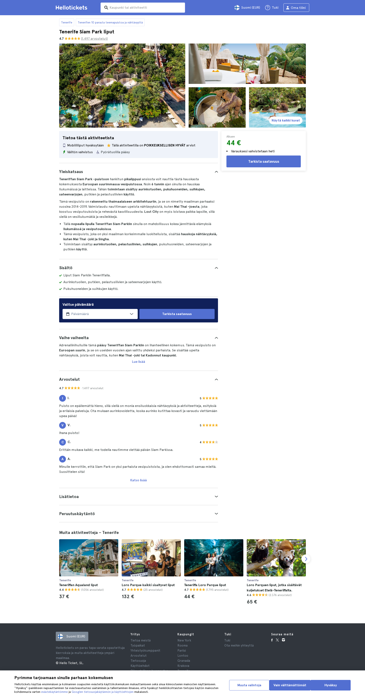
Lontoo (182, 656)
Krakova (183, 666)
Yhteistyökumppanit (145, 650)
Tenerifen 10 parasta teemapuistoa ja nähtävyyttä (110, 22)
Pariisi (181, 650)
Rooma (182, 645)
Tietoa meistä (141, 640)
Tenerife (66, 22)
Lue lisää (138, 362)
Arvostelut (139, 656)
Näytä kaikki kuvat (286, 120)
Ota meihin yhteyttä (239, 645)
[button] (138, 171)
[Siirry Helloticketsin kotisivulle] (72, 8)
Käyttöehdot (140, 666)
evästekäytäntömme (54, 691)
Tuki (227, 640)
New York (184, 640)
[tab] (138, 171)
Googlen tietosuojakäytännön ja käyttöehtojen (102, 691)
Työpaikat (138, 645)
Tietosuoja (138, 661)
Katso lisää (138, 480)
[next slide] (305, 558)
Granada (183, 661)
